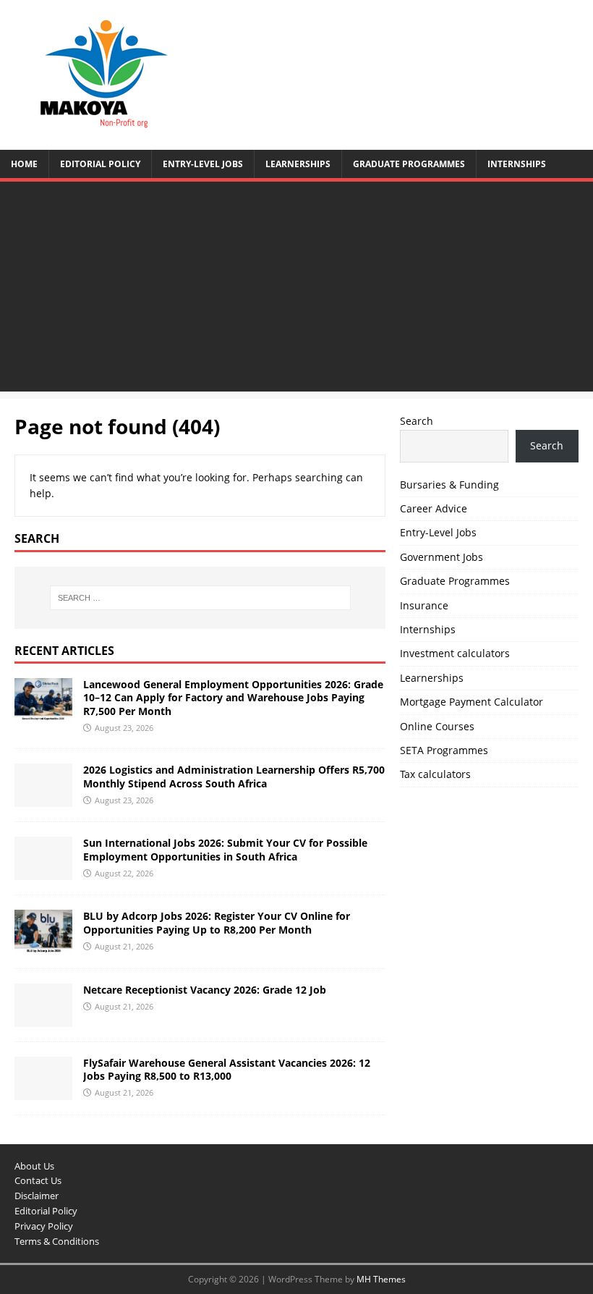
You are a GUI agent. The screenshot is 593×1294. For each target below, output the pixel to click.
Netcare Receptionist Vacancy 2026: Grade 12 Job (204, 990)
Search (416, 421)
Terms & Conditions (56, 1241)
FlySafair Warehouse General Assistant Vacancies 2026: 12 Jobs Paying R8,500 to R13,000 (226, 1069)
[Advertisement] (296, 290)
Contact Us (37, 1180)
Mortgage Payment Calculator (471, 702)
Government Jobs (441, 557)
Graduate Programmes (409, 164)
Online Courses (437, 726)
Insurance (424, 605)
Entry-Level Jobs (203, 164)
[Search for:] (200, 597)
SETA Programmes (444, 750)
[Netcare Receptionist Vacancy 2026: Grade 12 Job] (43, 1018)
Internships (516, 164)
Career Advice (433, 508)
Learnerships (297, 164)
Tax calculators (435, 774)
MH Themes (381, 1279)
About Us (34, 1165)
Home (24, 164)
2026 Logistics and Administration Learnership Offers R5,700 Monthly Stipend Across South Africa (234, 776)
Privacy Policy (43, 1225)
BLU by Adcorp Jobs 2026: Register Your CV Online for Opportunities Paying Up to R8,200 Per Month (216, 922)
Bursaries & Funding (449, 484)
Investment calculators (455, 653)
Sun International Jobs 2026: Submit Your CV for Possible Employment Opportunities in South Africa (225, 849)
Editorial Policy (100, 164)
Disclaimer (36, 1195)
